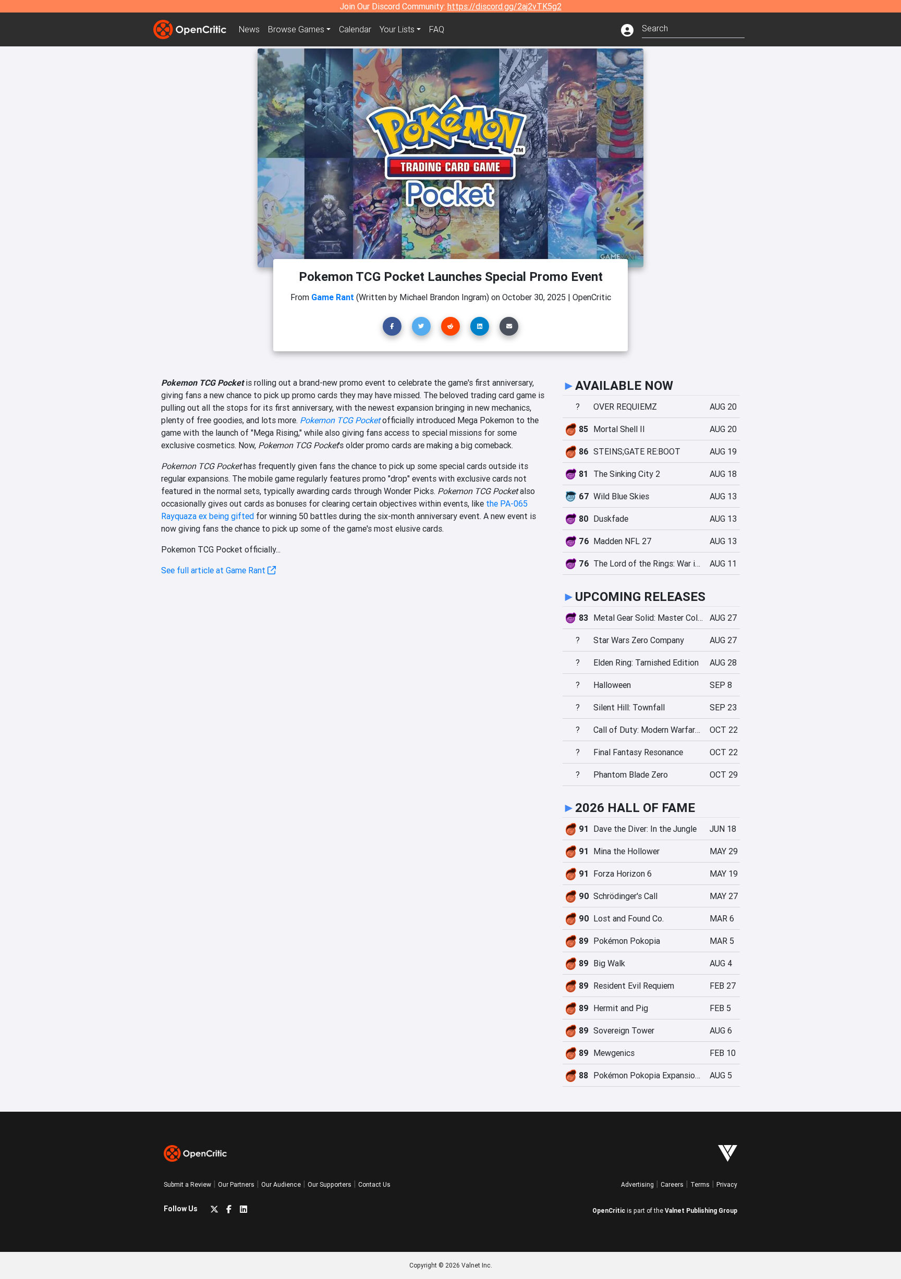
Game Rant (332, 297)
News (249, 29)
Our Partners (236, 1184)
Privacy (726, 1184)
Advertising (637, 1184)
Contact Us (374, 1184)
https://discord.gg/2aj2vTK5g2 (504, 6)
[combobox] (693, 27)
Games (296, 29)
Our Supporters (329, 1184)
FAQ (436, 29)
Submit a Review (187, 1184)
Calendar (355, 29)
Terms (700, 1184)
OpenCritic (608, 1210)
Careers (672, 1184)
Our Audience (281, 1184)
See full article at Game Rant (214, 570)
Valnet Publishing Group (701, 1210)
